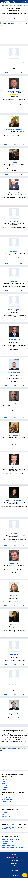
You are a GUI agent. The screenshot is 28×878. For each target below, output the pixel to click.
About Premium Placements (9, 845)
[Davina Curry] (14, 616)
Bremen (4, 781)
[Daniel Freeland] (14, 184)
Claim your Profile (6, 843)
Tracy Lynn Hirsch (14, 595)
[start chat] (24, 875)
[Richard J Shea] (14, 459)
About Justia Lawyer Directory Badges (12, 839)
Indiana (25, 5)
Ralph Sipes (14, 162)
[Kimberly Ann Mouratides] (14, 121)
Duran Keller (14, 221)
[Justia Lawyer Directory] (21, 857)
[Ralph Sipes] (14, 154)
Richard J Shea (14, 467)
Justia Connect (14, 860)
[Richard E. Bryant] (14, 53)
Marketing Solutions (14, 875)
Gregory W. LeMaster (14, 309)
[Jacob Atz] (14, 675)
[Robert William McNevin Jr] (14, 492)
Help (14, 868)
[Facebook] (11, 857)
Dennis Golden (14, 281)
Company (14, 865)
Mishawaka (5, 787)
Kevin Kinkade (14, 404)
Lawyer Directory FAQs (8, 841)
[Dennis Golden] (14, 273)
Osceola (4, 789)
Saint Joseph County (7, 799)
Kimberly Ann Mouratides (14, 129)
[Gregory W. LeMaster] (14, 301)
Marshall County (6, 797)
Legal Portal (14, 863)
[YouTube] (9, 857)
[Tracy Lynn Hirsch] (14, 587)
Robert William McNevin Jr (14, 500)
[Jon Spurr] (14, 525)
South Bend (5, 785)
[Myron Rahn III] (14, 646)
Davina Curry (14, 624)
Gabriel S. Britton (14, 563)
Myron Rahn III (14, 654)
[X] (19, 857)
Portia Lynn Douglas (14, 435)
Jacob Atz (14, 683)
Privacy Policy (14, 873)
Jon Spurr (14, 533)
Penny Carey (14, 251)
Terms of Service (14, 870)
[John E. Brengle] (14, 705)
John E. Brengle (14, 713)
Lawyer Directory (8, 5)
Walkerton (5, 783)
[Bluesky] (17, 857)
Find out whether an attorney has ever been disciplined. (12, 827)
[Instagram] (13, 857)
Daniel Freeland (14, 193)
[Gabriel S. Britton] (14, 555)
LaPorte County (6, 801)
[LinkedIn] (7, 857)
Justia (2, 5)
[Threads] (15, 857)
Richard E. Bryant (14, 61)
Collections (5, 814)
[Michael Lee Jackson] (14, 83)
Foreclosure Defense (17, 5)
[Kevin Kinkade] (14, 396)
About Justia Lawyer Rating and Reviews (12, 847)
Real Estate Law (6, 816)
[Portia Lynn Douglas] (14, 427)
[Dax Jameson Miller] (14, 364)
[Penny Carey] (14, 243)
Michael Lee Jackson (14, 91)
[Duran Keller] (14, 213)
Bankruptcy (5, 812)
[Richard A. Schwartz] (14, 331)
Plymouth (4, 779)
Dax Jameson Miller (14, 372)
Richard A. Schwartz (14, 339)
